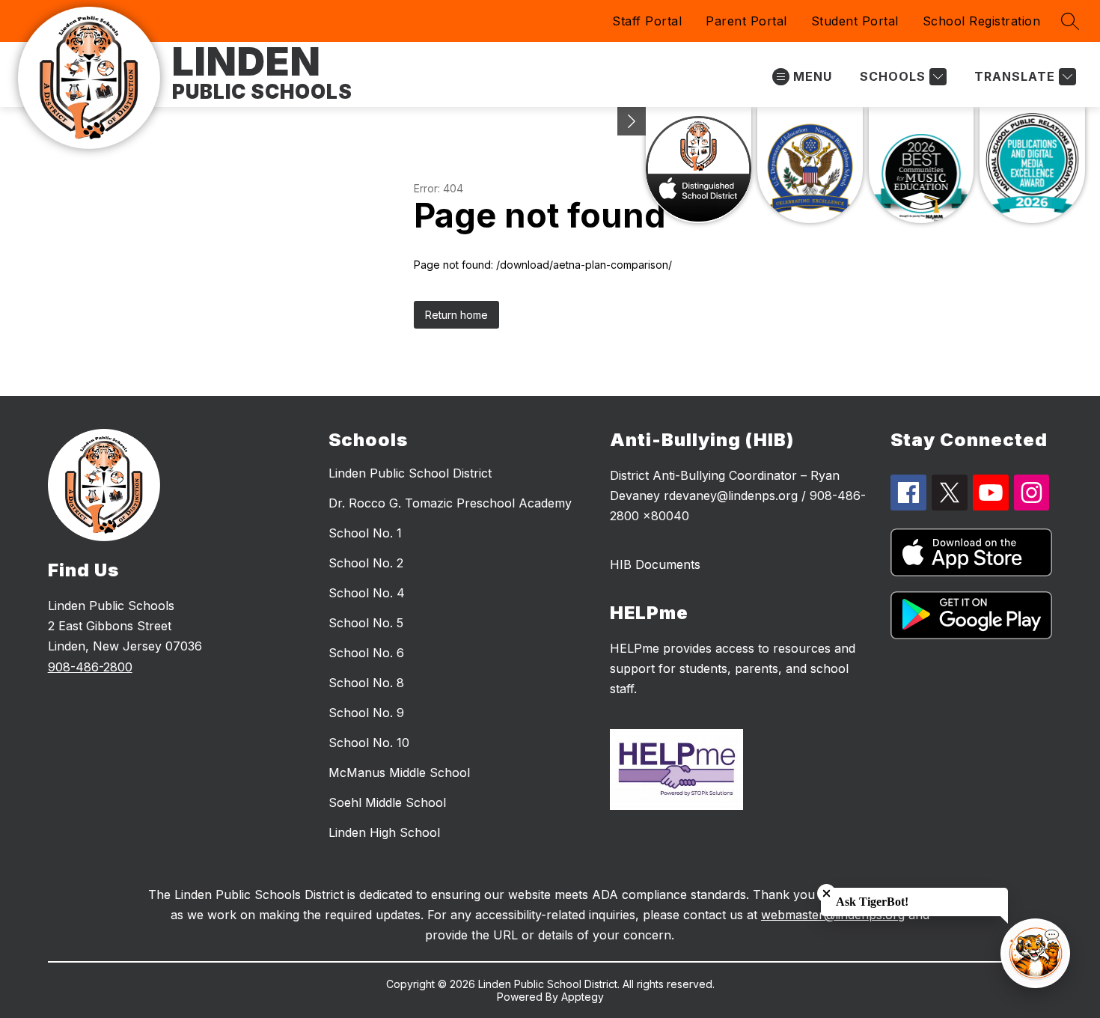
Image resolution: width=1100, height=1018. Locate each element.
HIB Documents (655, 564)
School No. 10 (369, 742)
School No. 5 (366, 622)
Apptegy (582, 996)
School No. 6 (366, 652)
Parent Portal (746, 20)
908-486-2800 (90, 666)
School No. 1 (365, 532)
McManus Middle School (399, 772)
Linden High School (384, 832)
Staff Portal (647, 20)
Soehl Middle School (387, 802)
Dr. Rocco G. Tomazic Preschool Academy (450, 503)
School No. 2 (366, 562)
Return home (456, 314)
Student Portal (855, 20)
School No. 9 (366, 712)
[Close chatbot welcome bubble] (826, 893)
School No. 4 (367, 592)
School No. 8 (366, 682)
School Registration (982, 20)
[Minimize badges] (631, 121)
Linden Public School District (410, 473)
